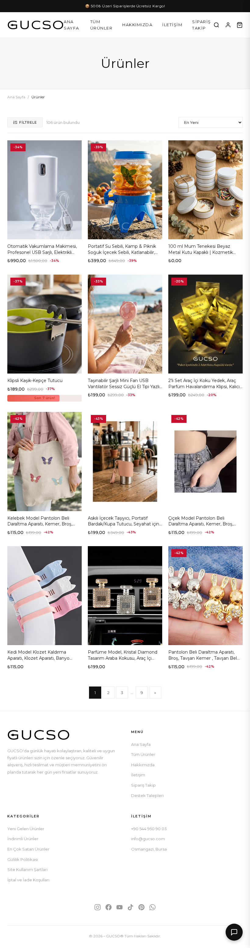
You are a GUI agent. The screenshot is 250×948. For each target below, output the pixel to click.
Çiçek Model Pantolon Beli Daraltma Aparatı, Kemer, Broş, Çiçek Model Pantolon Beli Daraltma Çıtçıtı (200, 527)
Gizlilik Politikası (22, 859)
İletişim (172, 24)
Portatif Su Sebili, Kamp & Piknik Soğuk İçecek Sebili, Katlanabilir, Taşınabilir (122, 252)
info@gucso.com (148, 838)
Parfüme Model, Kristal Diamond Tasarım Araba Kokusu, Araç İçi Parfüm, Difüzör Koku (122, 658)
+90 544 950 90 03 (149, 828)
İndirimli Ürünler (22, 838)
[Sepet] (240, 25)
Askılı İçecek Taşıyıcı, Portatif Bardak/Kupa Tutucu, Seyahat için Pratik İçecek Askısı (123, 524)
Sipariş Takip (201, 24)
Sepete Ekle (45, 232)
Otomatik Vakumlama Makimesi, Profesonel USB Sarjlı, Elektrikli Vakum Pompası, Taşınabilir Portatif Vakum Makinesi (42, 255)
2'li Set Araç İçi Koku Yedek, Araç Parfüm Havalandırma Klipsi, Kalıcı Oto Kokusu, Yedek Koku (204, 386)
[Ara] (216, 25)
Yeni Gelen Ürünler (25, 828)
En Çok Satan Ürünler (28, 849)
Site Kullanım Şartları (27, 869)
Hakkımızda (137, 24)
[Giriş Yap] (228, 25)
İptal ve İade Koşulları (28, 879)
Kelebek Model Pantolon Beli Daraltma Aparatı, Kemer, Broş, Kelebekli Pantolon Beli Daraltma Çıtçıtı (42, 527)
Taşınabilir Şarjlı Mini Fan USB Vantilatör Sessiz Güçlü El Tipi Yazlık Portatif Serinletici (125, 386)
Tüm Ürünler (101, 24)
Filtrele (28, 122)
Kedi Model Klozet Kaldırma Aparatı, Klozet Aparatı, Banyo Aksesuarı (38, 658)
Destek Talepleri (147, 795)
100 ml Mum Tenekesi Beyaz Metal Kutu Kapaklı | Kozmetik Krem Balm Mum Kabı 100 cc (200, 252)
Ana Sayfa (71, 24)
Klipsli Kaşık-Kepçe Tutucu (34, 380)
